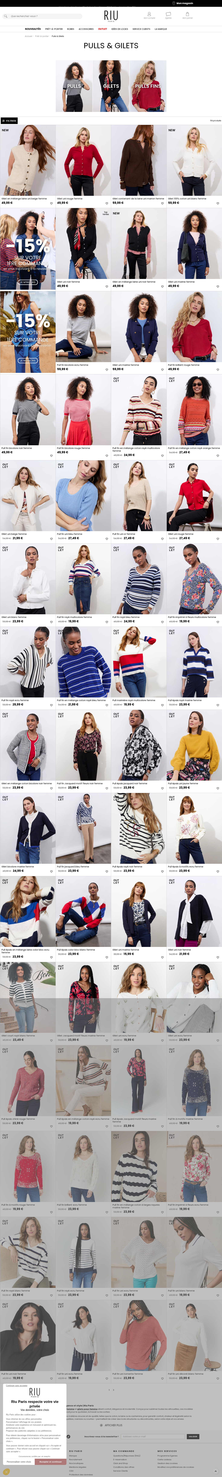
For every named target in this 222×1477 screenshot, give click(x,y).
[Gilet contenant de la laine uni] (139, 160)
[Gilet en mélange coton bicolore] (28, 745)
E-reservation (120, 1459)
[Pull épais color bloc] (83, 911)
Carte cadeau (164, 1459)
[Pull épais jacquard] (139, 745)
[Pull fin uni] (83, 495)
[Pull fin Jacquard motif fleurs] (83, 745)
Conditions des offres (123, 1467)
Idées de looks (120, 29)
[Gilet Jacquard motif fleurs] (83, 997)
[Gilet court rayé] (28, 997)
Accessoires (86, 29)
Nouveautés (33, 29)
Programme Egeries (167, 1455)
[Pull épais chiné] (28, 1080)
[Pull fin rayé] (83, 579)
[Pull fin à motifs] (28, 1166)
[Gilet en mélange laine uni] (28, 160)
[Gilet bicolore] (28, 828)
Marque (73, 1455)
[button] (6, 1471)
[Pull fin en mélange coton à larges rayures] (139, 1166)
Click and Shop (120, 1463)
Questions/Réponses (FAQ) (126, 1455)
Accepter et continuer (50, 1462)
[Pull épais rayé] (139, 828)
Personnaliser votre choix (19, 1462)
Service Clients (141, 29)
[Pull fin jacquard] (83, 828)
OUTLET (102, 29)
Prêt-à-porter (54, 29)
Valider (193, 1436)
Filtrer (11, 121)
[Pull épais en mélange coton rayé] (83, 1080)
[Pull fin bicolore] (83, 326)
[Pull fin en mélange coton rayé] (139, 409)
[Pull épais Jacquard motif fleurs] (139, 1080)
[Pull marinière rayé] (139, 662)
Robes (70, 29)
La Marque (161, 29)
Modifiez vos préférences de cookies (176, 1467)
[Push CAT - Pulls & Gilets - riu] (28, 249)
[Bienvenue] (111, 16)
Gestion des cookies (168, 1463)
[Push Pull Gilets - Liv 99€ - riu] (28, 332)
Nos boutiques (76, 1463)
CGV (71, 1470)
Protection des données (81, 1474)
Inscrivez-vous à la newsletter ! (101, 1436)
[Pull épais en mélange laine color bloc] (28, 911)
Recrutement (75, 1459)
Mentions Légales (77, 1467)
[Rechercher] (5, 16)
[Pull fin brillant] (83, 1166)
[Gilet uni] (83, 160)
